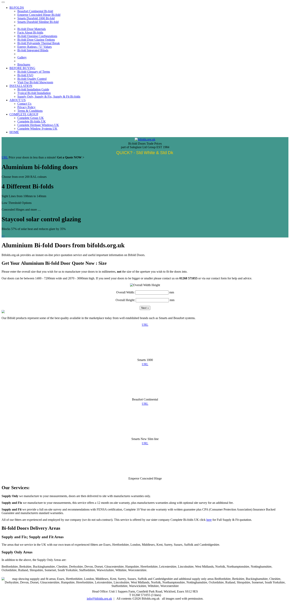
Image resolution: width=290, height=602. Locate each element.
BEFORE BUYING (22, 68)
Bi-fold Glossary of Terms (33, 71)
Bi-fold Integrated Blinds (32, 50)
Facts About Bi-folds (30, 32)
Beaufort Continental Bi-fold (35, 11)
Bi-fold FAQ (25, 75)
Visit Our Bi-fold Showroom (35, 82)
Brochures (23, 64)
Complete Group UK (30, 118)
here (209, 519)
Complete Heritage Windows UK (38, 125)
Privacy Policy (26, 107)
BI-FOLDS (16, 7)
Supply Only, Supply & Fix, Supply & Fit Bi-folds (48, 96)
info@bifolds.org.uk (99, 598)
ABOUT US (17, 100)
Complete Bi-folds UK (31, 121)
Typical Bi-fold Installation (34, 93)
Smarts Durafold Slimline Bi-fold (38, 22)
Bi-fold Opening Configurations (37, 36)
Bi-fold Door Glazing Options (36, 39)
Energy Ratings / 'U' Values (34, 46)
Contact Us (24, 103)
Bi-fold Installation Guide (33, 89)
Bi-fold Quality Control (32, 78)
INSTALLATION (20, 86)
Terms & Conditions (30, 110)
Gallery (22, 57)
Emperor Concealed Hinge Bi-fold (38, 14)
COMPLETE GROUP (23, 114)
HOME (14, 132)
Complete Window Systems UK (37, 128)
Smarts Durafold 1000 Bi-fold (36, 18)
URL (5, 157)
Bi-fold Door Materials (31, 29)
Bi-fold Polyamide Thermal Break (38, 43)
